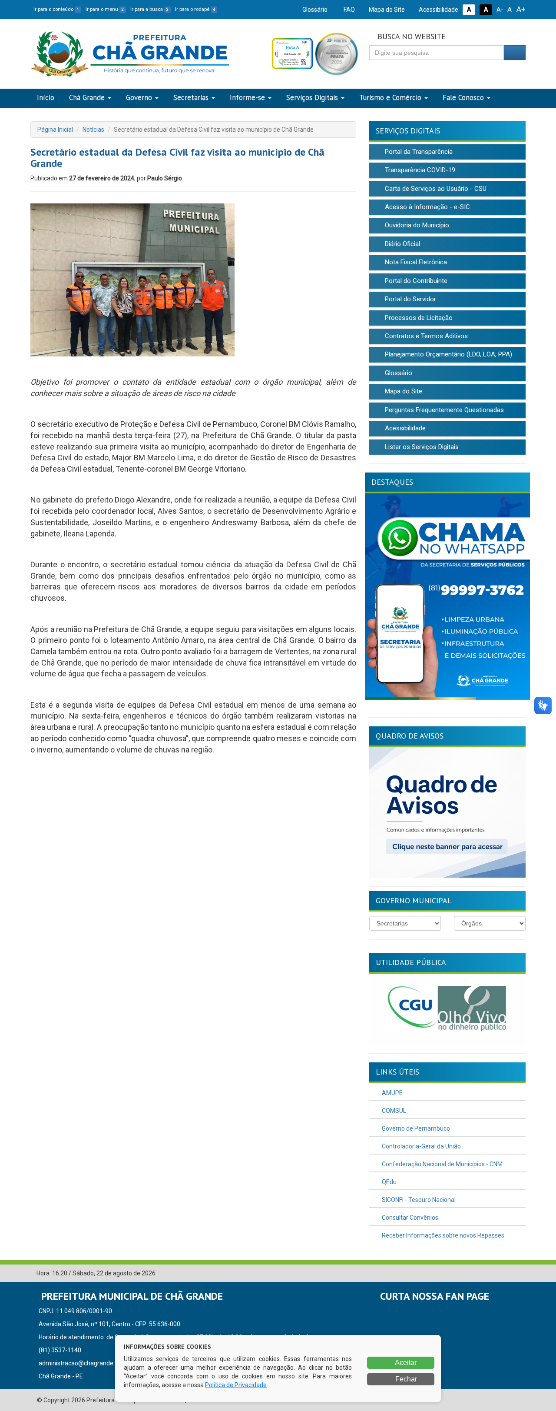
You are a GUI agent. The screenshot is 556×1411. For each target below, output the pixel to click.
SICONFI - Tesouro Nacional (418, 1199)
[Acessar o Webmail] (506, 1273)
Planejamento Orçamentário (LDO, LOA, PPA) (447, 354)
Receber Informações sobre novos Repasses (442, 1235)
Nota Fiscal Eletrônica (415, 262)
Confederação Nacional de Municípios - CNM (442, 1164)
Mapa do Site (386, 9)
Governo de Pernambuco (415, 1128)
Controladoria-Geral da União (421, 1146)
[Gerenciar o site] (519, 1273)
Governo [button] (139, 97)
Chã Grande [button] (87, 97)
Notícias (93, 129)
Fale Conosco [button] (463, 97)
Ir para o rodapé (195, 9)
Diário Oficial (401, 244)
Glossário (314, 9)
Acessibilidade (437, 9)
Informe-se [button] (247, 97)
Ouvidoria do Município (416, 225)
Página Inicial (55, 129)
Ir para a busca (149, 9)
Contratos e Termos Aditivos (425, 336)
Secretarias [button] (190, 97)
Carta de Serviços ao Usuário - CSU (434, 189)
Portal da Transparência (418, 152)
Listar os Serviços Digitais (421, 447)
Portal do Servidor (409, 299)
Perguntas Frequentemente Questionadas (443, 410)
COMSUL (393, 1110)
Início (45, 97)
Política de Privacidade (236, 1384)
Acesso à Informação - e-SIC (426, 207)
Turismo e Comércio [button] (390, 97)
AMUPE (392, 1092)
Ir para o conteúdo (56, 9)
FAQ (348, 9)
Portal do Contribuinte (415, 281)
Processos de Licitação (418, 318)
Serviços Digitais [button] (312, 97)
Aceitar (405, 1362)
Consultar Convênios (409, 1217)
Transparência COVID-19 (419, 170)
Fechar (405, 1379)
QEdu (389, 1181)
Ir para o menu (105, 9)
